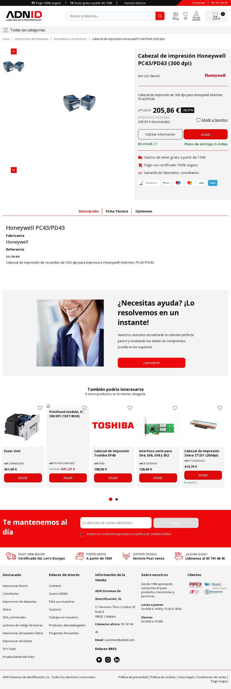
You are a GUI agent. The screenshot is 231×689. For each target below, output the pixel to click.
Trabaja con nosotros (63, 617)
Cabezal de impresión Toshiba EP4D (111, 453)
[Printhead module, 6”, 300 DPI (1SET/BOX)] (68, 406)
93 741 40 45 (219, 3)
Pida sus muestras (61, 601)
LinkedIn (117, 660)
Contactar (198, 3)
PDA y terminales (14, 617)
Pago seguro (219, 681)
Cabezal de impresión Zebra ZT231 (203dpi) (201, 453)
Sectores (55, 609)
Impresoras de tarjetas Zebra (23, 633)
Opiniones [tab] (143, 211)
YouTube (99, 660)
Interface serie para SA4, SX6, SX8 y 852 (155, 453)
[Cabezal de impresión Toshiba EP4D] (113, 425)
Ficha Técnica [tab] (117, 211)
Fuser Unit (12, 451)
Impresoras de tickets (17, 641)
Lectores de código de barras (23, 625)
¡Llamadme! (151, 363)
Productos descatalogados (67, 625)
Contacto (55, 586)
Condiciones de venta (211, 677)
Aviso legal (186, 677)
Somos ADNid (58, 594)
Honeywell (17, 242)
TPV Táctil (9, 649)
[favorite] (185, 14)
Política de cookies (163, 677)
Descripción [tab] (89, 211)
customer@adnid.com (119, 640)
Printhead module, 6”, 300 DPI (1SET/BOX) (66, 414)
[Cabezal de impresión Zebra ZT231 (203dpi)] (203, 425)
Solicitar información (160, 134)
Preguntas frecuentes (64, 633)
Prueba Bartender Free (18, 657)
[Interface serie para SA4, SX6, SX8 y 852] (158, 425)
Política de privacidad (133, 677)
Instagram (108, 660)
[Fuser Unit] (23, 425)
